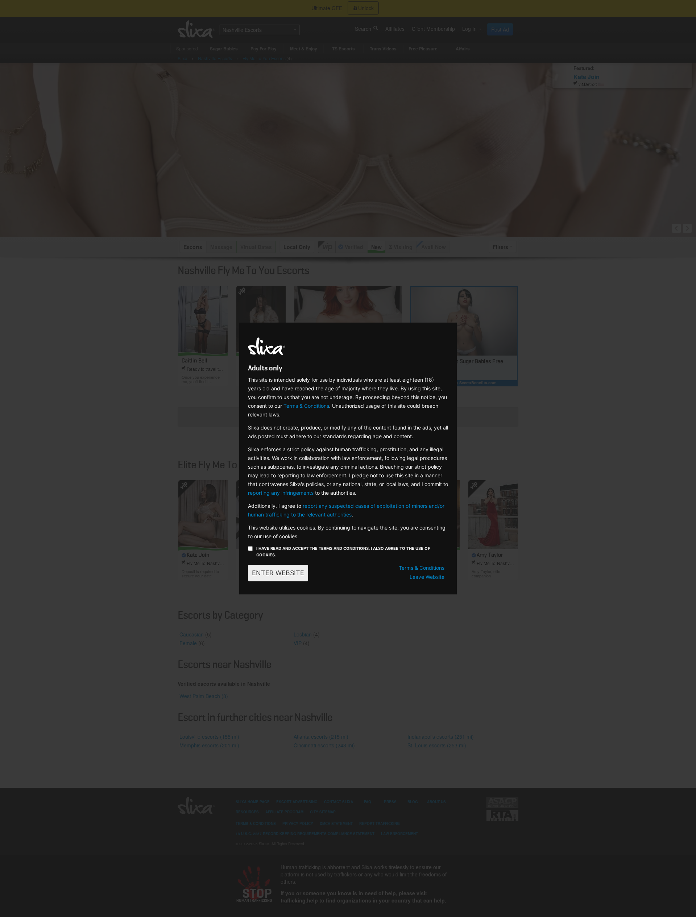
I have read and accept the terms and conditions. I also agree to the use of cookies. (343, 551)
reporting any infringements (281, 493)
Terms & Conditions (306, 406)
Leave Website (427, 577)
